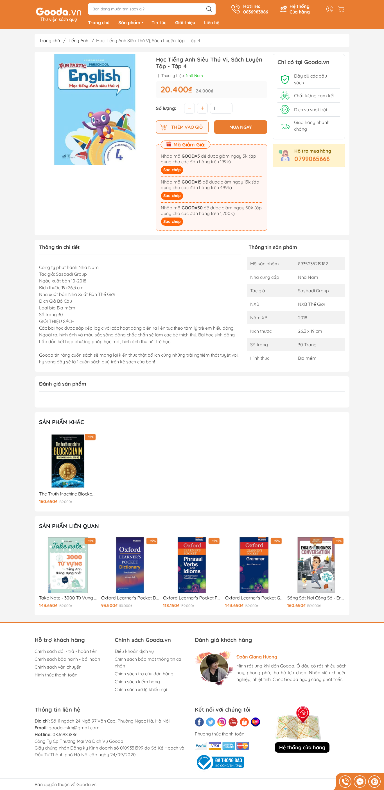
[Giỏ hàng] (342, 9)
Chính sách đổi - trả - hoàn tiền (66, 651)
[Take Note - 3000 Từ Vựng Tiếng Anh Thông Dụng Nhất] (68, 565)
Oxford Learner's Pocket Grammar (254, 598)
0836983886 (65, 734)
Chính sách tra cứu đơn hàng (144, 673)
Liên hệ (211, 22)
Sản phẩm (129, 22)
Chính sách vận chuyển (58, 667)
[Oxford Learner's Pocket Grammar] (254, 565)
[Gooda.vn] (58, 14)
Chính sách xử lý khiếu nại (141, 689)
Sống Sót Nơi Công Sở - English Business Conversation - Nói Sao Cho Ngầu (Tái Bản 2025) (316, 598)
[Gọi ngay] (345, 781)
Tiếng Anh (78, 40)
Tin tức (159, 22)
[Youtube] (233, 721)
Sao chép (172, 169)
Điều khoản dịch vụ (134, 651)
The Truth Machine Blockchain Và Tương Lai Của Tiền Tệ (68, 494)
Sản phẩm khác (61, 421)
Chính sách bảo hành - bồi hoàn (67, 659)
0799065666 (312, 159)
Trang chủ (98, 22)
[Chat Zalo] (374, 781)
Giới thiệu (185, 22)
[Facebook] (199, 721)
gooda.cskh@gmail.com (74, 727)
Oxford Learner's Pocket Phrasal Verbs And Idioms (192, 598)
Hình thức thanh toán (56, 675)
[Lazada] (255, 721)
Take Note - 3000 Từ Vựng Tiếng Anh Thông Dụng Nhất (68, 598)
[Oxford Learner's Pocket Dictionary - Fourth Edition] (130, 565)
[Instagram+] (221, 721)
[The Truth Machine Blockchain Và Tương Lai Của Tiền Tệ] (68, 461)
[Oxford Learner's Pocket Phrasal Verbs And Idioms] (192, 565)
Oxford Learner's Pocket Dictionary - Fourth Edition (130, 598)
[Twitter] (210, 721)
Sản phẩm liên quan (69, 525)
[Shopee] (244, 721)
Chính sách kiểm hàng (137, 681)
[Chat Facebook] (360, 781)
